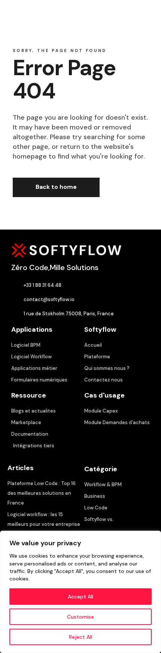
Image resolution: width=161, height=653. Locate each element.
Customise (80, 616)
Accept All (80, 596)
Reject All (80, 637)
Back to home (56, 187)
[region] (80, 592)
